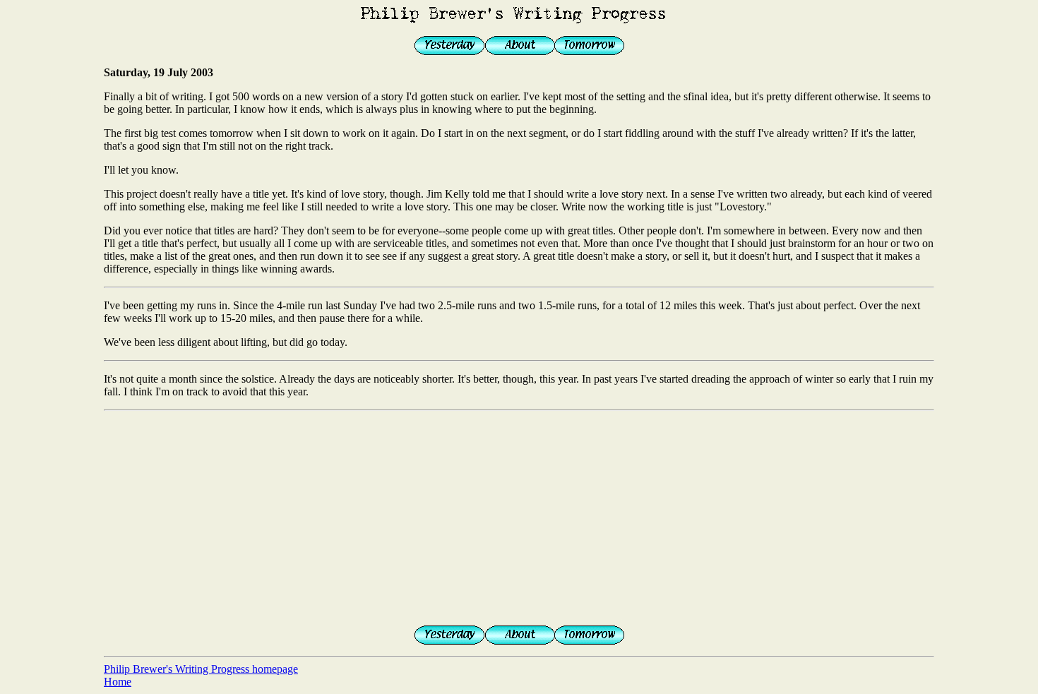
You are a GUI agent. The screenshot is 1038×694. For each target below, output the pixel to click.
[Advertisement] (519, 515)
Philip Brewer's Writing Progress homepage (201, 669)
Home (117, 682)
